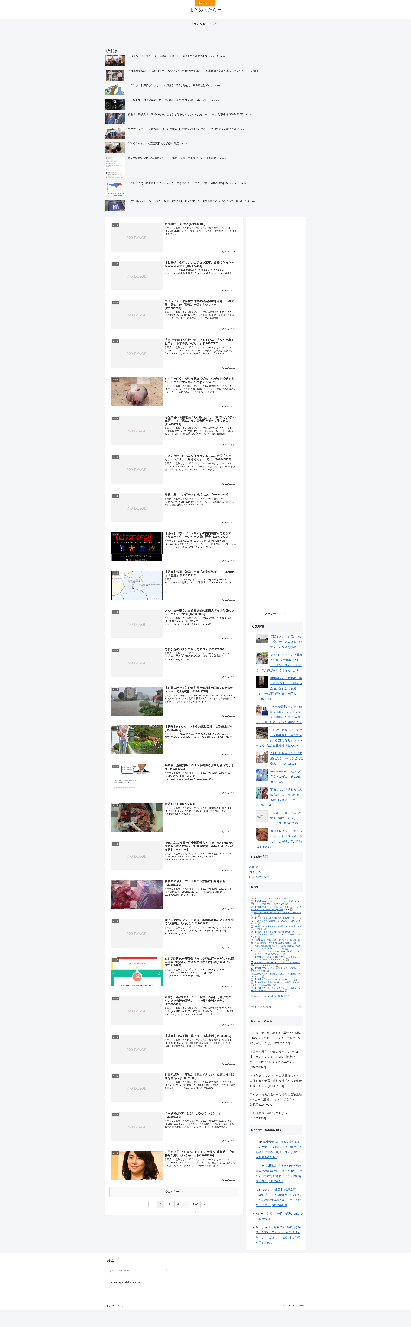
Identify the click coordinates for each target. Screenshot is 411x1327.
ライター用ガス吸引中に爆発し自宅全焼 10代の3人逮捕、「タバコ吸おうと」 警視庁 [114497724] (276, 1099)
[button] (300, 1007)
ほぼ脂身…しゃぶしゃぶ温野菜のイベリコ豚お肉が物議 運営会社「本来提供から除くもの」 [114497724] (276, 1081)
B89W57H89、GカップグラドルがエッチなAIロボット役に (286, 776)
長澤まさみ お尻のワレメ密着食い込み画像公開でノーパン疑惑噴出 (286, 642)
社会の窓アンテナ (260, 877)
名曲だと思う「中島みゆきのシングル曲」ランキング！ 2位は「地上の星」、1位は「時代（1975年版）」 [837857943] (274, 1059)
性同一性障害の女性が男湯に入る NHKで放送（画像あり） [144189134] (286, 758)
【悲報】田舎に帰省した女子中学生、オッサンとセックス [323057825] (286, 818)
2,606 (195, 1205)
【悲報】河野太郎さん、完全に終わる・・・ (273, 979)
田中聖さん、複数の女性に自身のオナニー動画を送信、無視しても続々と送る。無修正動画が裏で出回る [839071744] (279, 689)
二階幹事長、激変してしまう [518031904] (268, 1116)
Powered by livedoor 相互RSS (270, 996)
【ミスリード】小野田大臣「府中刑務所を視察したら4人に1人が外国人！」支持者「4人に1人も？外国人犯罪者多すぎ (276, 920)
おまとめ (255, 872)
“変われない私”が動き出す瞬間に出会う (271, 898)
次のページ (174, 1192)
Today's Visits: (123, 1282)
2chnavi (254, 866)
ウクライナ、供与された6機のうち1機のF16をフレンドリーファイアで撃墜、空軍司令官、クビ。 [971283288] (276, 1038)
